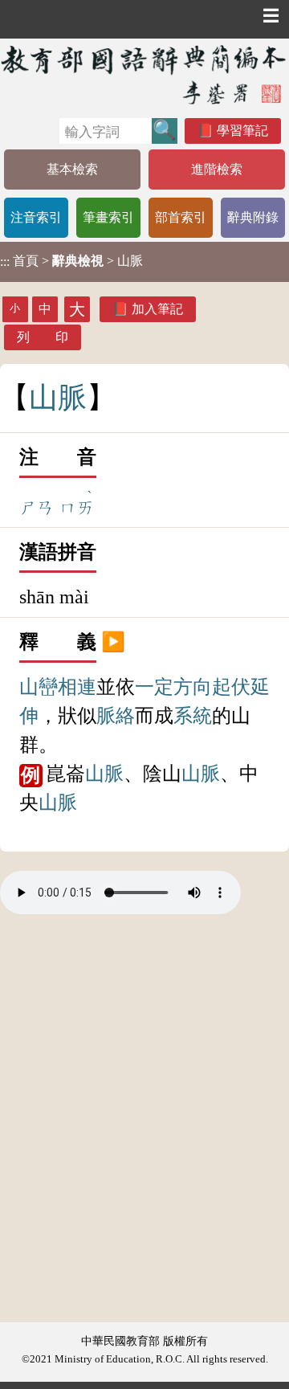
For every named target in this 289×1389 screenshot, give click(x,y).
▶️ (113, 641)
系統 (192, 715)
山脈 (104, 773)
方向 (192, 686)
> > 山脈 (71, 261)
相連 (77, 686)
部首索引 (180, 217)
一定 (154, 686)
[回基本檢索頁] (144, 74)
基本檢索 (72, 169)
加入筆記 (157, 309)
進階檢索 (216, 169)
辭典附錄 (253, 217)
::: (5, 261)
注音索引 (36, 217)
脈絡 (115, 715)
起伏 (231, 686)
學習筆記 (242, 130)
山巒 (38, 686)
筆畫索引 (108, 217)
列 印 (42, 337)
